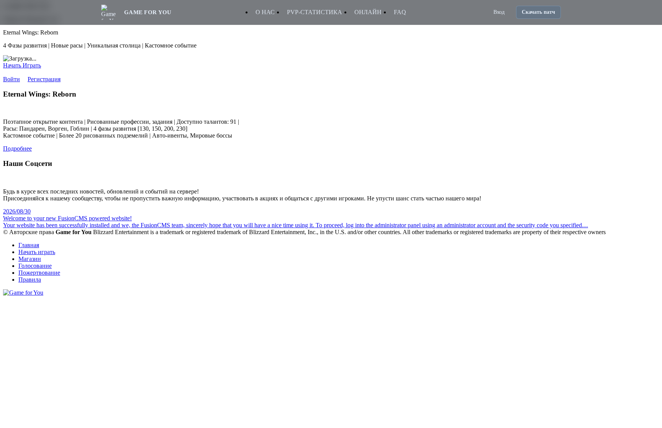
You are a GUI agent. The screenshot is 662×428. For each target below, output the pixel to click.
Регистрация (44, 79)
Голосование (35, 265)
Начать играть (36, 252)
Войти (11, 79)
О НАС (265, 12)
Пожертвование (39, 272)
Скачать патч (538, 12)
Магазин (29, 259)
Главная (28, 245)
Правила (29, 279)
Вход (499, 12)
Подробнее (17, 148)
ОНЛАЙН (368, 12)
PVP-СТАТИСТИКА (314, 12)
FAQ (400, 12)
